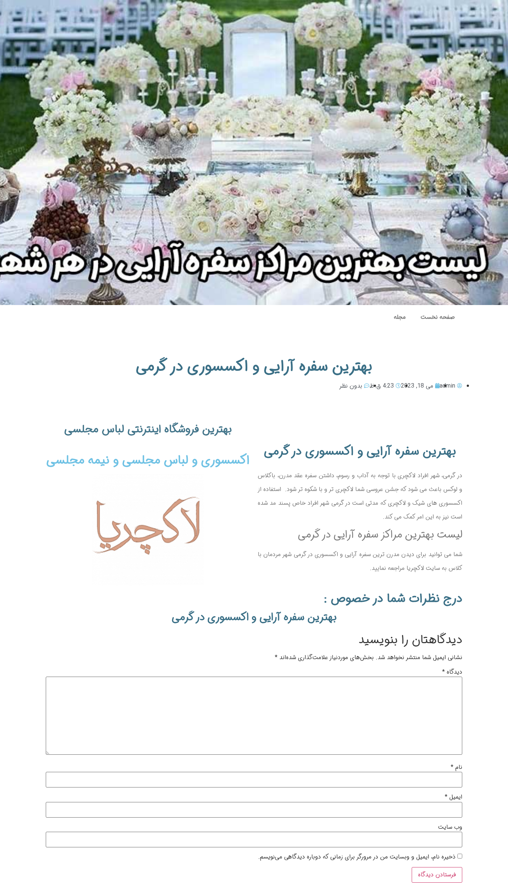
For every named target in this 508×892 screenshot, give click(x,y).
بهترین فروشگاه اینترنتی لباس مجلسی (148, 429)
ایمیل (453, 797)
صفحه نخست (438, 317)
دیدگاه (452, 672)
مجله (400, 317)
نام (456, 767)
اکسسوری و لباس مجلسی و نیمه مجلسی (148, 460)
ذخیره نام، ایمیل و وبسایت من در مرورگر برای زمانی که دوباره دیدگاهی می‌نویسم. (357, 857)
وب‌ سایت (450, 827)
